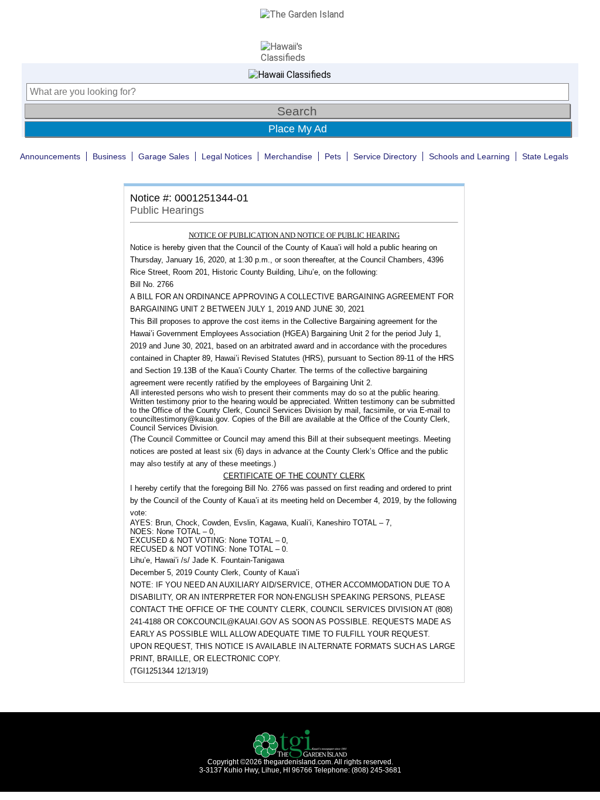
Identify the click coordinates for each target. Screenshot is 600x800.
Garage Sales (163, 156)
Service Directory (385, 156)
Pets (333, 156)
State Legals (545, 156)
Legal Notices (227, 156)
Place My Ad (297, 129)
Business (109, 156)
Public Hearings (167, 210)
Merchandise (288, 156)
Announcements (50, 156)
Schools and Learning (469, 156)
